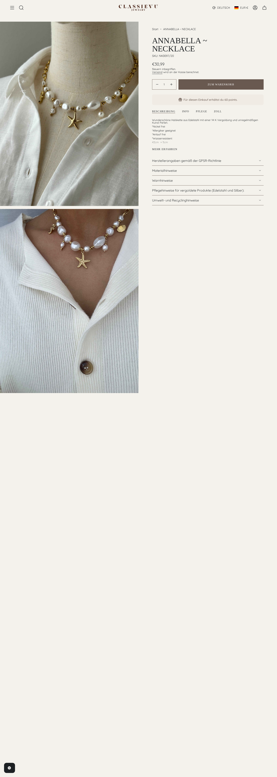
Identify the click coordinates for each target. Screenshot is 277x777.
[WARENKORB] (264, 7)
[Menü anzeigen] (12, 7)
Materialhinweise (164, 171)
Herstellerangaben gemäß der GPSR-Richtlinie (186, 161)
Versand (157, 72)
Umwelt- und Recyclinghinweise (175, 200)
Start (155, 29)
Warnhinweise (162, 180)
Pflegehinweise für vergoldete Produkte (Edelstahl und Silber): (198, 190)
